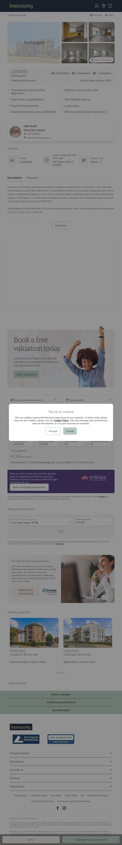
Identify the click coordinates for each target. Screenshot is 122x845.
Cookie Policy (61, 420)
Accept (70, 431)
